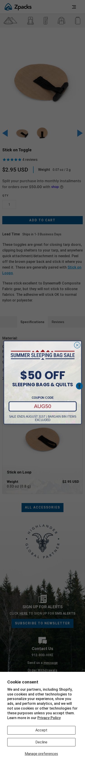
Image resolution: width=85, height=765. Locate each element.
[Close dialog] (77, 345)
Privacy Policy (49, 718)
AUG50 (42, 406)
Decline (41, 742)
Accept (41, 730)
